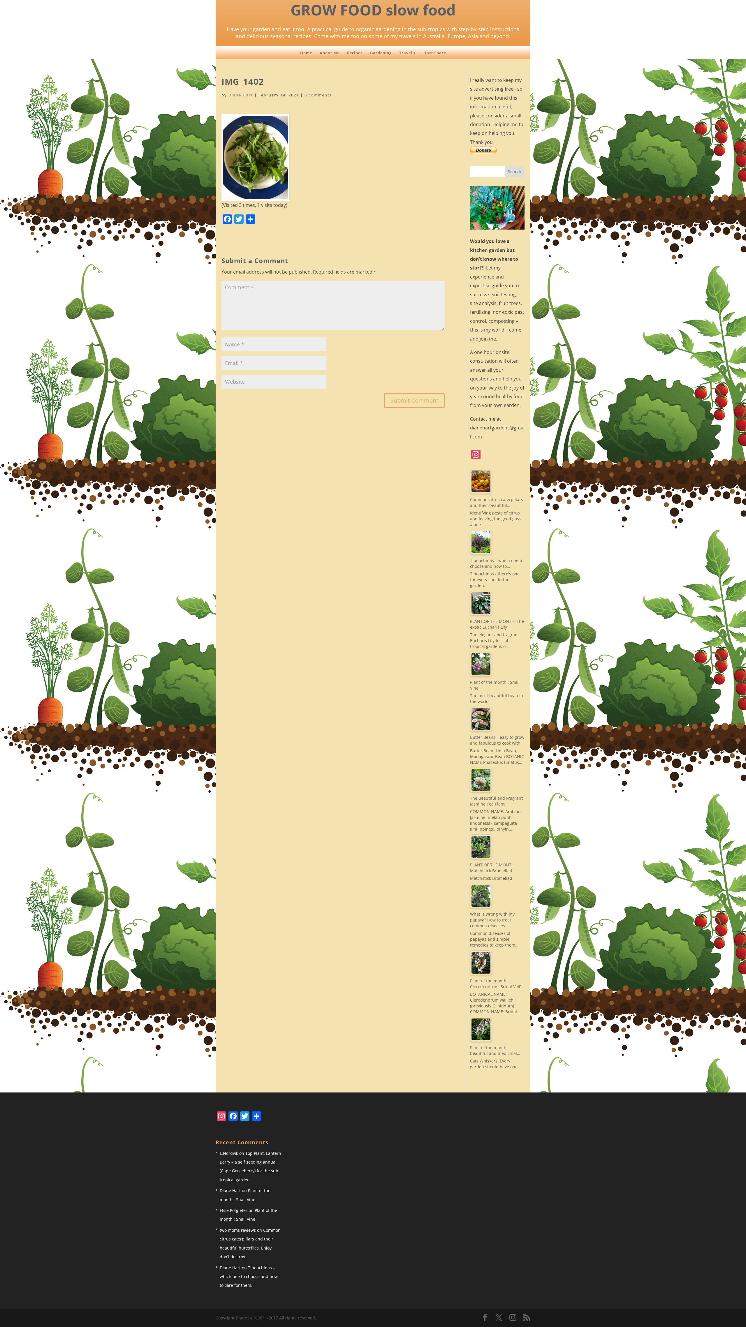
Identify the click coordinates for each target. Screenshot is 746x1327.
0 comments (318, 95)
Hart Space (434, 53)
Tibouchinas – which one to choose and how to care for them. (249, 1276)
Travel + (407, 53)
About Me (329, 53)
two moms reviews (238, 1230)
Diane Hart (240, 95)
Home (306, 53)
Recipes (355, 53)
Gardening (381, 53)
